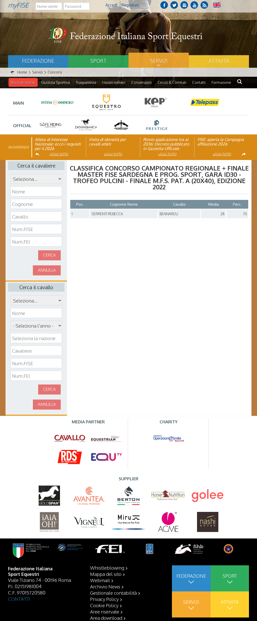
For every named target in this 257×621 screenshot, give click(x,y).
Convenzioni (141, 82)
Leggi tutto (59, 154)
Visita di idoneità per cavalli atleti (107, 141)
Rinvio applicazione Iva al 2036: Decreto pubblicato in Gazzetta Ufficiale (166, 144)
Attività (219, 60)
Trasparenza (86, 82)
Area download (106, 618)
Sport (98, 60)
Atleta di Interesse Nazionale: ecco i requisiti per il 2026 (58, 144)
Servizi (158, 60)
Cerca (49, 255)
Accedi (111, 5)
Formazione (221, 82)
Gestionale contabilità (113, 593)
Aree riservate (104, 611)
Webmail (100, 580)
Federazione (38, 60)
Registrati (130, 5)
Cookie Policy (104, 605)
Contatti (199, 82)
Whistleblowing (107, 568)
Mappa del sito (105, 574)
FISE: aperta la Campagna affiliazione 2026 (220, 141)
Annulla (47, 270)
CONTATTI (19, 599)
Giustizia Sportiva (55, 82)
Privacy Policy (104, 599)
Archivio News (105, 586)
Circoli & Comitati (172, 82)
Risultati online (23, 82)
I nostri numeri (113, 82)
